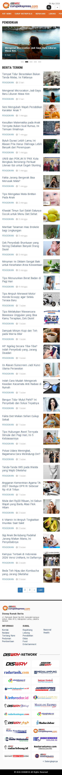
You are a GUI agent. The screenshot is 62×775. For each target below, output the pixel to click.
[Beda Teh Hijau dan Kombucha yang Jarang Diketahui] (51, 575)
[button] (22, 62)
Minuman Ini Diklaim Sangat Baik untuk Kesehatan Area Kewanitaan (22, 263)
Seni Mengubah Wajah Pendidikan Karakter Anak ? (22, 108)
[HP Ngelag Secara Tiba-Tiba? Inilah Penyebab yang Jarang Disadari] (51, 352)
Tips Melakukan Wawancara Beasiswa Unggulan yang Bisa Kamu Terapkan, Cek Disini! (19, 315)
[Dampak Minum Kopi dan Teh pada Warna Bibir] (51, 335)
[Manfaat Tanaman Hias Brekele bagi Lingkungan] (51, 232)
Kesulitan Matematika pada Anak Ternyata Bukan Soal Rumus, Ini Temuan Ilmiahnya (21, 126)
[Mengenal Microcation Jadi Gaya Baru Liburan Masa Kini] (51, 95)
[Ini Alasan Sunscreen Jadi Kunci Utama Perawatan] (51, 370)
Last (41, 590)
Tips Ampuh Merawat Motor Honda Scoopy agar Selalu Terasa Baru (18, 297)
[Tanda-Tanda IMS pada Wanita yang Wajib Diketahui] (51, 472)
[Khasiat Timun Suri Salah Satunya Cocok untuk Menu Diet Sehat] (51, 215)
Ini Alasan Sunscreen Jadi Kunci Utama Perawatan (21, 366)
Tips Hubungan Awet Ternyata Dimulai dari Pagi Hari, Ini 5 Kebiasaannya (20, 435)
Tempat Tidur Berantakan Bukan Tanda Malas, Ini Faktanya (21, 75)
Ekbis (25, 638)
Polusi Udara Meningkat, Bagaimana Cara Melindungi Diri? (21, 452)
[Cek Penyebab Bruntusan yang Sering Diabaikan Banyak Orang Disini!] (51, 248)
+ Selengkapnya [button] (50, 761)
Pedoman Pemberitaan (8, 640)
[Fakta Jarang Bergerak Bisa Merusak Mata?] (51, 182)
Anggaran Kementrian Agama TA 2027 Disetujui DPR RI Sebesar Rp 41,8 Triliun (21, 486)
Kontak (5, 629)
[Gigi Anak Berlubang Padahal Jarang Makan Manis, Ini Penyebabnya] (51, 541)
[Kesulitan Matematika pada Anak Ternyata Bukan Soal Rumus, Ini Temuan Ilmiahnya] (51, 128)
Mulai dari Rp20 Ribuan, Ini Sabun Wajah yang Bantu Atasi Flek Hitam (22, 504)
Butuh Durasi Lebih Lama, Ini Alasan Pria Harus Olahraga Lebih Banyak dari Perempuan (22, 144)
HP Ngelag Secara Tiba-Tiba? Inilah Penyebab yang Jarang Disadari (19, 349)
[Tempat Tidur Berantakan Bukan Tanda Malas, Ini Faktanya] (51, 79)
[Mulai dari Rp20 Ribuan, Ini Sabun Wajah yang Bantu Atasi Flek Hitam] (51, 506)
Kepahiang (41, 14)
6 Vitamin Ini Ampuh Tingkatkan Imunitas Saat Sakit (20, 521)
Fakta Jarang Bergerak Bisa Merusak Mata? (18, 179)
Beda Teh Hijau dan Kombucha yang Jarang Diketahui (20, 572)
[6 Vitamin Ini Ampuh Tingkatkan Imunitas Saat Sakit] (51, 524)
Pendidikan (28, 635)
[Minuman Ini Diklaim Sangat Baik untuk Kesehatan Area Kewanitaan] (51, 266)
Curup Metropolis (23, 14)
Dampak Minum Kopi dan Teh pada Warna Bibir (19, 332)
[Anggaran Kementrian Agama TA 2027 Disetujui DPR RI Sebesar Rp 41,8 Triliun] (51, 488)
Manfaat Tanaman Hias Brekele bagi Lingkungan (20, 228)
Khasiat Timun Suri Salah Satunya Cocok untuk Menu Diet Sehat (21, 212)
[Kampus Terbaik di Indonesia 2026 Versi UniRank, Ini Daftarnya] (51, 559)
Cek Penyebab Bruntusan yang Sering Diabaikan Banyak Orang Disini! (20, 246)
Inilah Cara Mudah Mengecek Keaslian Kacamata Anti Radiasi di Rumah (21, 384)
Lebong (52, 14)
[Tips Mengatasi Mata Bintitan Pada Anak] (51, 199)
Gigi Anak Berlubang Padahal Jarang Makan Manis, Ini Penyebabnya (19, 538)
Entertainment (29, 644)
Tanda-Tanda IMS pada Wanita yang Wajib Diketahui (20, 469)
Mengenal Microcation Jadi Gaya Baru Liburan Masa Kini (21, 92)
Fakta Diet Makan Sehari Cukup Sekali (20, 417)
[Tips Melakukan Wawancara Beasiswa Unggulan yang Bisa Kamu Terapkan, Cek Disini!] (51, 317)
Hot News (7, 14)
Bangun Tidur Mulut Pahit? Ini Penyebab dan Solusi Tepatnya (20, 401)
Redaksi (5, 632)
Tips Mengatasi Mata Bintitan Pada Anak (19, 195)
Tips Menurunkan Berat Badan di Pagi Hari (21, 279)
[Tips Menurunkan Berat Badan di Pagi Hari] (51, 283)
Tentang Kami (8, 635)
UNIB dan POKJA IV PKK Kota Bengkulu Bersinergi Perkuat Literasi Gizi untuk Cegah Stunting (21, 162)
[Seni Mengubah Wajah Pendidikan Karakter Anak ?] (51, 112)
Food (25, 641)
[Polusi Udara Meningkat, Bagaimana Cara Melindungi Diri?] (51, 455)
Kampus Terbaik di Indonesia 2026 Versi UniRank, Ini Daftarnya (21, 556)
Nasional (47, 629)
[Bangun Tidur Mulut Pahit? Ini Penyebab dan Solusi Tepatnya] (51, 404)
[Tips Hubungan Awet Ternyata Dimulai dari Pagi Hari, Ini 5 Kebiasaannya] (51, 437)
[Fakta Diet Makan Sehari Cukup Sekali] (51, 421)
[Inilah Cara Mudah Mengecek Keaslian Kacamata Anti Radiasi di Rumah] (51, 386)
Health (46, 632)
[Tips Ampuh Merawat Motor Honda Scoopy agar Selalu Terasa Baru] (51, 299)
